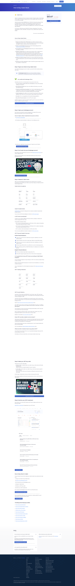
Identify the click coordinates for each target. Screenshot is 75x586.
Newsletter (27, 577)
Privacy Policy (28, 566)
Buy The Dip (47, 559)
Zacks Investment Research (24, 446)
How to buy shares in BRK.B (21, 517)
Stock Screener (37, 560)
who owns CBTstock (27, 314)
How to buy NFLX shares (20, 508)
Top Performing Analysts (38, 559)
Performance (28, 570)
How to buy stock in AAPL (20, 515)
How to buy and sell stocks (20, 504)
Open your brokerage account (21, 480)
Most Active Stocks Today (49, 566)
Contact (27, 573)
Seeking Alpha (22, 456)
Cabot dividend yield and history (29, 326)
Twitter (27, 574)
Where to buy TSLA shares (20, 510)
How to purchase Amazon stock (22, 513)
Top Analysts (44, 1)
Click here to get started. (20, 117)
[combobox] (25, 1)
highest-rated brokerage (20, 46)
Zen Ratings (48, 1)
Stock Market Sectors (38, 570)
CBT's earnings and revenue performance (25, 302)
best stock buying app (37, 152)
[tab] (20, 436)
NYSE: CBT (15, 5)
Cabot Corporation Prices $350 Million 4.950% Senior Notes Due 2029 (29, 439)
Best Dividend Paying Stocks (39, 567)
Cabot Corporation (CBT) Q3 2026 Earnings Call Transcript (29, 454)
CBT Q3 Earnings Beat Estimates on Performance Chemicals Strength (28, 445)
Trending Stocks (37, 563)
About (27, 559)
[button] (25, 534)
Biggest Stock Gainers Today (50, 560)
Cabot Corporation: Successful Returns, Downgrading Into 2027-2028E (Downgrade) (29, 460)
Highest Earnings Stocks (38, 566)
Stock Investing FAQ (29, 563)
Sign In (57, 1)
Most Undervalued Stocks (49, 567)
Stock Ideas (39, 1)
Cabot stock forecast (39, 266)
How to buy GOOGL (19, 519)
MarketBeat (22, 451)
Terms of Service (28, 567)
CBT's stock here (35, 230)
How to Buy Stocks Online (38, 573)
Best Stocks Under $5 (49, 570)
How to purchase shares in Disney (22, 506)
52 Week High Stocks (49, 563)
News (27, 560)
